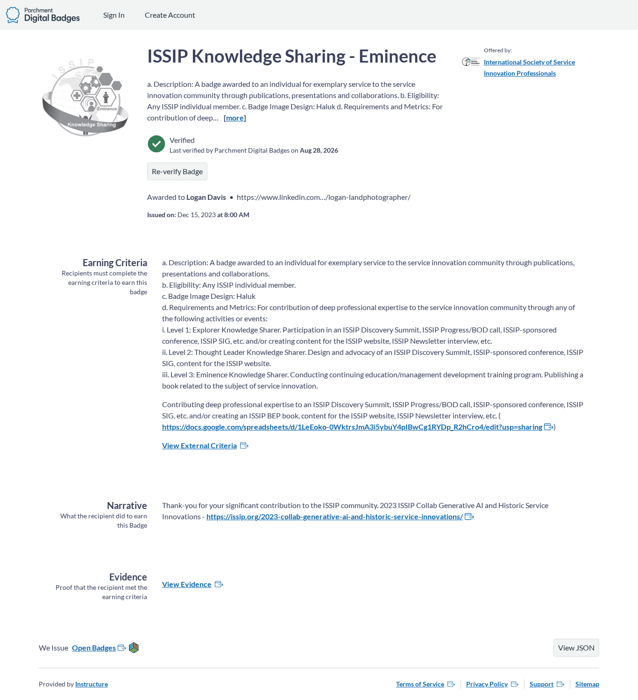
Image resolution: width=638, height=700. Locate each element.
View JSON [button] (576, 647)
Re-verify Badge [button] (177, 171)
